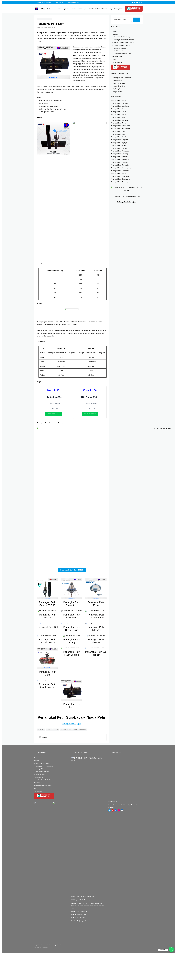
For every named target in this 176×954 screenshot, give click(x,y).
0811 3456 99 (59, 2)
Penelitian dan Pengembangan (43, 785)
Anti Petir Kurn (41, 729)
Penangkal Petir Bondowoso (120, 126)
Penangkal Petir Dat (47, 627)
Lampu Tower (117, 92)
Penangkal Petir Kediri (118, 117)
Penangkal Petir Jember (119, 123)
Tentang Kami (117, 62)
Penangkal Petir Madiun (119, 173)
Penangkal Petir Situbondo (120, 159)
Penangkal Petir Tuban (118, 114)
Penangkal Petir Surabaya (79, 729)
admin (44, 27)
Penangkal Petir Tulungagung (121, 168)
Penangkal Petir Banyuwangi (120, 179)
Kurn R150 (49, 729)
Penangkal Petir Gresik (118, 112)
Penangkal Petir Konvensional (124, 40)
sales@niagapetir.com (73, 2)
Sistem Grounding (120, 48)
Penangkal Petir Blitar (118, 131)
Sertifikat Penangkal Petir (122, 54)
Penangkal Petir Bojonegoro (120, 128)
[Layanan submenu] (68, 8)
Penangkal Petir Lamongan (120, 120)
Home (114, 31)
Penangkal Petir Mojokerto (120, 106)
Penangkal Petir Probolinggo (120, 176)
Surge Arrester (117, 80)
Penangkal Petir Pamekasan (120, 151)
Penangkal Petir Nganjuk (119, 142)
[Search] (136, 20)
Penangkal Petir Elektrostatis (44, 19)
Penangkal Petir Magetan (119, 140)
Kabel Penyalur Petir (119, 83)
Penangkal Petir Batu (118, 134)
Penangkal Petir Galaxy (122, 37)
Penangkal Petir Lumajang (120, 171)
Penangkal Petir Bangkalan (120, 137)
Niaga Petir (45, 8)
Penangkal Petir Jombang (119, 182)
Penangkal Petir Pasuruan (119, 109)
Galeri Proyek (117, 56)
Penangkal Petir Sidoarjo (119, 103)
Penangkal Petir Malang (119, 100)
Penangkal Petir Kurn (65, 729)
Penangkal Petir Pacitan (119, 148)
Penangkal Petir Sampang (119, 157)
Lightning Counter (118, 89)
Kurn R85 (56, 729)
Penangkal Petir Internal (122, 45)
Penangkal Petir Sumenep (119, 162)
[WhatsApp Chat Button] (171, 949)
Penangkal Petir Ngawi (118, 145)
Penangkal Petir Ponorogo (119, 154)
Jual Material (118, 51)
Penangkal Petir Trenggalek (120, 165)
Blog (113, 59)
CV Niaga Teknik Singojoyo (126, 202)
